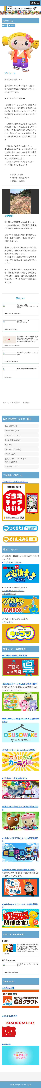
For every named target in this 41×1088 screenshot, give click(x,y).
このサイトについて (13, 435)
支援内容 (8, 445)
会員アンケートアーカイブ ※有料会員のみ (15, 460)
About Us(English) (12, 430)
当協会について (11, 426)
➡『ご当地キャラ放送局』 (12, 562)
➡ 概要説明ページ (9, 594)
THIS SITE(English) (12, 440)
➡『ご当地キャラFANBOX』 (13, 591)
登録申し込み (10, 454)
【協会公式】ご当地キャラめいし (15, 482)
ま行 (5, 25)
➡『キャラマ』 (8, 622)
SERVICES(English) (13, 449)
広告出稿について (12, 466)
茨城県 (12, 25)
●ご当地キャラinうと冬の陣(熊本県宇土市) (18, 870)
